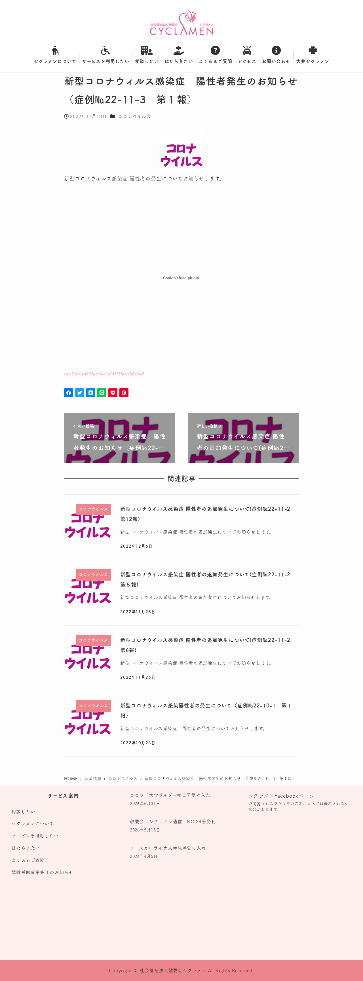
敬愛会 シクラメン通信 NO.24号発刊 (173, 821)
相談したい (23, 811)
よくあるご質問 (28, 860)
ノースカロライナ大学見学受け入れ (168, 848)
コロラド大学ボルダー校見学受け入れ (170, 795)
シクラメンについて (32, 823)
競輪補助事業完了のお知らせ (42, 872)
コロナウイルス (134, 116)
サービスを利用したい (35, 835)
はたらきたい (25, 848)
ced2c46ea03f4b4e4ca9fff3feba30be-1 (104, 374)
